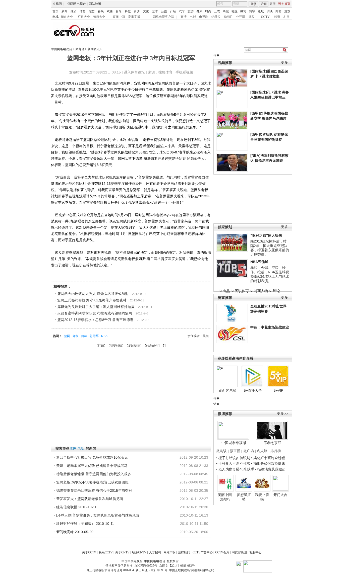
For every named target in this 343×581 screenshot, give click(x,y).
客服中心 (255, 552)
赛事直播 (134, 17)
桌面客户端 (227, 390)
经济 (74, 11)
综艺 (92, 11)
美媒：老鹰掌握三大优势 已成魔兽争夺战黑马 (92, 466)
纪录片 (215, 17)
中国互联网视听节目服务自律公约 (191, 570)
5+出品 (224, 291)
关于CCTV (89, 552)
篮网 (67, 336)
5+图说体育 (240, 291)
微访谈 (221, 451)
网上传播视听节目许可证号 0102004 (110, 570)
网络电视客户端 (163, 17)
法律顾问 (184, 552)
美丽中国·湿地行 (225, 497)
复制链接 (134, 346)
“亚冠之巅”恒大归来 (266, 235)
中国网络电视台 (75, 4)
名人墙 (262, 451)
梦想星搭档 (244, 497)
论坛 (261, 11)
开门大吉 (280, 495)
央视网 (57, 4)
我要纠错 (116, 346)
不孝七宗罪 (272, 443)
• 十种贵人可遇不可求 (233, 463)
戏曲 (110, 11)
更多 (284, 62)
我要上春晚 (262, 497)
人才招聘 (155, 552)
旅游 (191, 11)
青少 (137, 11)
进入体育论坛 (134, 72)
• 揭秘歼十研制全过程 (268, 458)
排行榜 (275, 451)
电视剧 (203, 17)
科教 (128, 11)
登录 (253, 4)
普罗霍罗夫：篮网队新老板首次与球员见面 (89, 499)
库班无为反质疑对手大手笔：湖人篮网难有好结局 (96, 307)
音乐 (119, 11)
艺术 (155, 11)
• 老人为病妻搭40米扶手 (235, 469)
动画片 (228, 17)
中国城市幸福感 (233, 443)
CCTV (265, 17)
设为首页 (284, 4)
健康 (199, 11)
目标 (84, 336)
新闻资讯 (94, 49)
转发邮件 (152, 346)
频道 (277, 17)
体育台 (79, 49)
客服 (273, 4)
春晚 (101, 11)
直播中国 (119, 17)
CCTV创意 (222, 552)
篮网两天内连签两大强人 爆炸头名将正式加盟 (93, 294)
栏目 (286, 17)
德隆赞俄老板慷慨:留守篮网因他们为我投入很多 (93, 474)
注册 (264, 4)
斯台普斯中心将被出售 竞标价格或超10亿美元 (92, 457)
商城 (226, 11)
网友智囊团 (239, 552)
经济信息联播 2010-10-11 (76, 507)
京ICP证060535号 (145, 565)
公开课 (240, 17)
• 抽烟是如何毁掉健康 (268, 463)
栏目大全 (84, 17)
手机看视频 (184, 72)
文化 (146, 11)
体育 (83, 11)
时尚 (208, 11)
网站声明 (169, 552)
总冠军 (94, 336)
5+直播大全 (253, 390)
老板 (76, 336)
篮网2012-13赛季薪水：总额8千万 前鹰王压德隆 (95, 320)
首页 (55, 11)
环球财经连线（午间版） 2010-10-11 (85, 524)
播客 (251, 17)
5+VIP (278, 390)
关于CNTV (122, 552)
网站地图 (95, 4)
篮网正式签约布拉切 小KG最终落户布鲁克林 (92, 300)
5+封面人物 (259, 291)
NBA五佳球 (259, 262)
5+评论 (274, 291)
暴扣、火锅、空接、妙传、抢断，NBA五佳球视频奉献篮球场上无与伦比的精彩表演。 (269, 274)
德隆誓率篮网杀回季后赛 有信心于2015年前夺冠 (94, 490)
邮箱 (278, 11)
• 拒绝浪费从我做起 (270, 469)
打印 (101, 346)
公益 (164, 11)
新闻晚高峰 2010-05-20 (74, 532)
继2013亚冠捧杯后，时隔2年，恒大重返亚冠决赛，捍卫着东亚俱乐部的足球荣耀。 (269, 248)
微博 (243, 11)
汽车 (182, 11)
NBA (104, 336)
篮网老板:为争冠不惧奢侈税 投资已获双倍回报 (92, 482)
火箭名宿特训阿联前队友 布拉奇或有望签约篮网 (94, 313)
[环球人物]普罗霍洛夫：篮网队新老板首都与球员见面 (97, 515)
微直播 (235, 451)
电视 (55, 17)
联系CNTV (139, 552)
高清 (184, 17)
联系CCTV (106, 552)
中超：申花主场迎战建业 (269, 327)
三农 (217, 11)
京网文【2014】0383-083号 (177, 565)
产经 (173, 11)
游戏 (287, 11)
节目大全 (99, 17)
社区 (235, 11)
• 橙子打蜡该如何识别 (233, 458)
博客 (252, 11)
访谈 (270, 11)
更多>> (282, 414)
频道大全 (67, 17)
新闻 (65, 11)
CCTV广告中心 (203, 552)
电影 (193, 17)
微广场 (248, 451)
